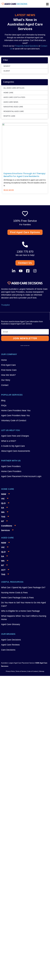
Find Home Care (9, 370)
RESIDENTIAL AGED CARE (13, 111)
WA (3, 512)
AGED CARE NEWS (10, 102)
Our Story (5, 380)
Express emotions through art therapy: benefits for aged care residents (25, 175)
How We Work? (8, 375)
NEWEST (6, 66)
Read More (9, 190)
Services (5, 530)
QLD (3, 503)
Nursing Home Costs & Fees (14, 592)
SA (2, 508)
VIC (3, 499)
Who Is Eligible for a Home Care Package (20, 611)
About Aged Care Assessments (15, 451)
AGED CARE (7, 538)
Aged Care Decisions (11, 640)
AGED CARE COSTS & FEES (14, 97)
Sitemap (41, 671)
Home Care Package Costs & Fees (17, 597)
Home (4, 360)
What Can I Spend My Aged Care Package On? (23, 587)
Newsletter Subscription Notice (25, 345)
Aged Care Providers (11, 466)
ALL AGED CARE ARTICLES (13, 88)
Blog (3, 400)
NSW (3, 494)
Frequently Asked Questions (26, 46)
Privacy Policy (10, 671)
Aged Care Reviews (10, 645)
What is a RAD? (8, 441)
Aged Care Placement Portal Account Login (21, 476)
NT (2, 521)
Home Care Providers (11, 471)
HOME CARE (8, 93)
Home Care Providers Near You (15, 410)
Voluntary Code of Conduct (13, 420)
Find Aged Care (8, 365)
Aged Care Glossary (10, 624)
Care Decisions (8, 650)
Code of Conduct (32, 671)
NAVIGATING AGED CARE (13, 107)
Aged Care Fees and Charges (15, 436)
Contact (4, 385)
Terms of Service (21, 671)
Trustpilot (5, 305)
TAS (3, 517)
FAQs (3, 405)
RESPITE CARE (9, 116)
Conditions (6, 526)
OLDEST (6, 71)
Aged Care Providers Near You (15, 415)
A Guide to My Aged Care (13, 446)
